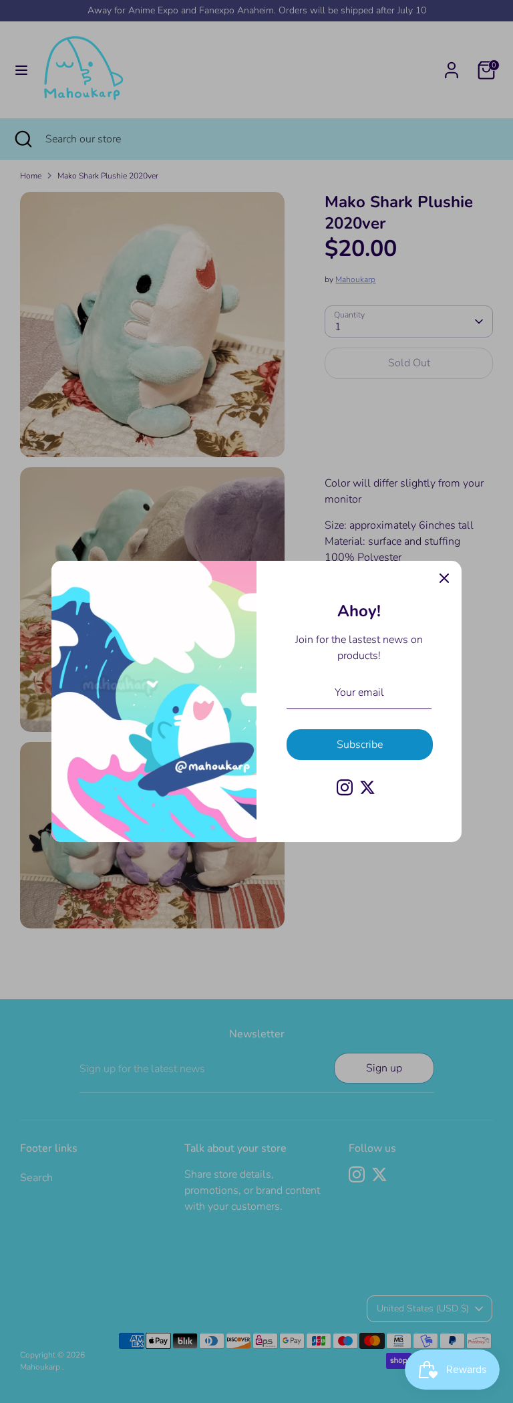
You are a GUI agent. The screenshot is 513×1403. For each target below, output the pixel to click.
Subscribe (360, 744)
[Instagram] (345, 787)
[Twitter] (367, 787)
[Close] (444, 578)
